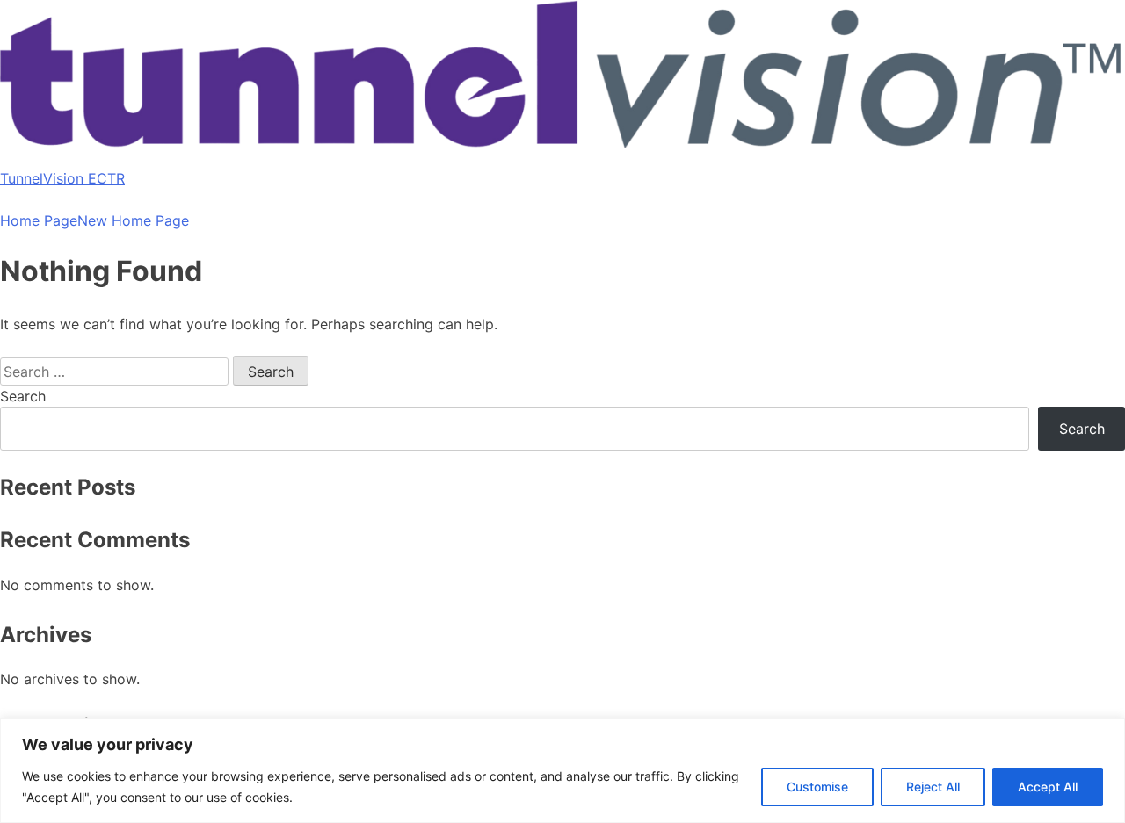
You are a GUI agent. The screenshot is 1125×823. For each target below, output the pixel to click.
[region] (562, 770)
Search (23, 396)
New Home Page (133, 220)
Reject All (933, 786)
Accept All (1048, 786)
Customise (817, 786)
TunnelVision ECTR (62, 178)
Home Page (38, 220)
